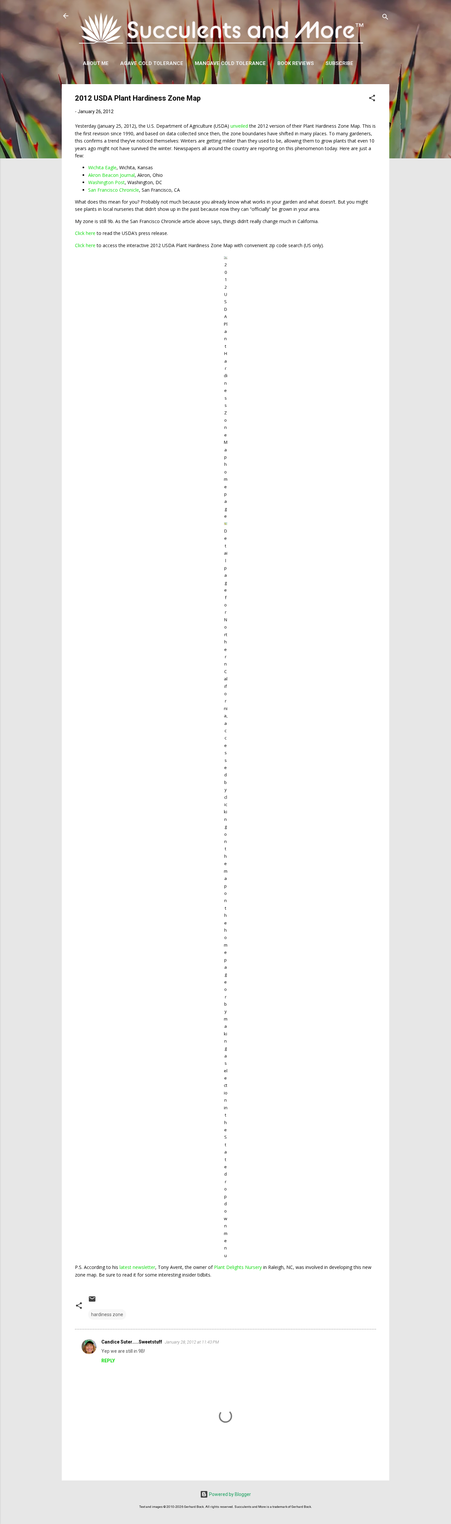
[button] (372, 99)
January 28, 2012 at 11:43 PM (192, 1342)
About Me (96, 63)
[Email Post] (92, 1301)
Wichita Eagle (102, 167)
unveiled (239, 126)
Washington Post (106, 182)
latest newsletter (137, 1267)
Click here (85, 233)
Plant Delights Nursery (238, 1267)
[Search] (385, 18)
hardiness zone (107, 1314)
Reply (108, 1360)
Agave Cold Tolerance (151, 63)
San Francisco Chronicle (113, 190)
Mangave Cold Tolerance (230, 63)
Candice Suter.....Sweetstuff (131, 1342)
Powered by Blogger (229, 1494)
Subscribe (339, 63)
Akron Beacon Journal (111, 175)
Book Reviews (295, 63)
